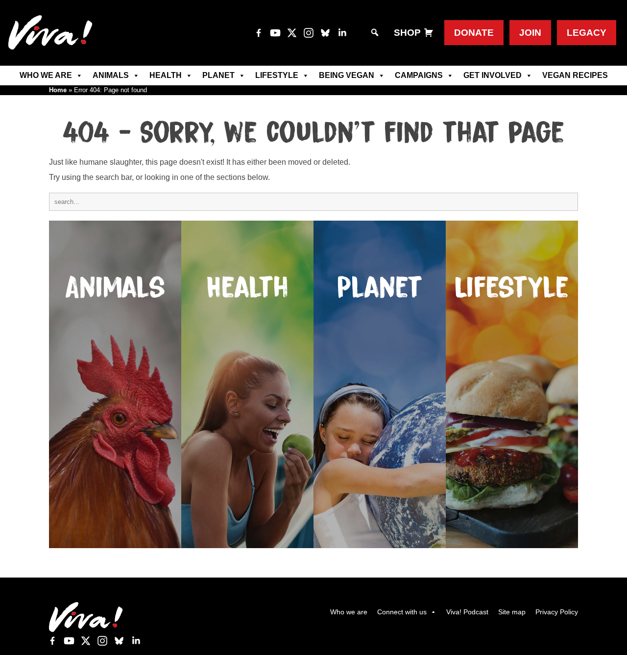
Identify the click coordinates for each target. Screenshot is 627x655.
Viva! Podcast (467, 612)
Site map (512, 612)
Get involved (492, 75)
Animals (111, 75)
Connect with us (402, 612)
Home (58, 90)
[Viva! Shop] (429, 33)
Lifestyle (276, 75)
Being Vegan (346, 75)
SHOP (407, 32)
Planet (218, 75)
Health (165, 75)
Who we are (46, 75)
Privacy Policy (556, 612)
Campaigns (419, 75)
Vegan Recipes (575, 75)
